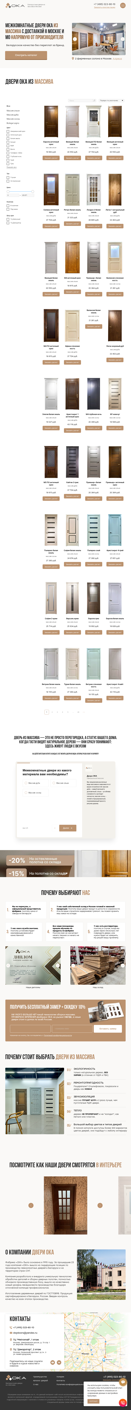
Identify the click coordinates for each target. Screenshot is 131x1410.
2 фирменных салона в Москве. (98, 58)
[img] (52, 1362)
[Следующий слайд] (100, 1205)
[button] (104, 7)
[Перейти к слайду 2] (66, 873)
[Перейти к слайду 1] (64, 873)
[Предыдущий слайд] (31, 1205)
